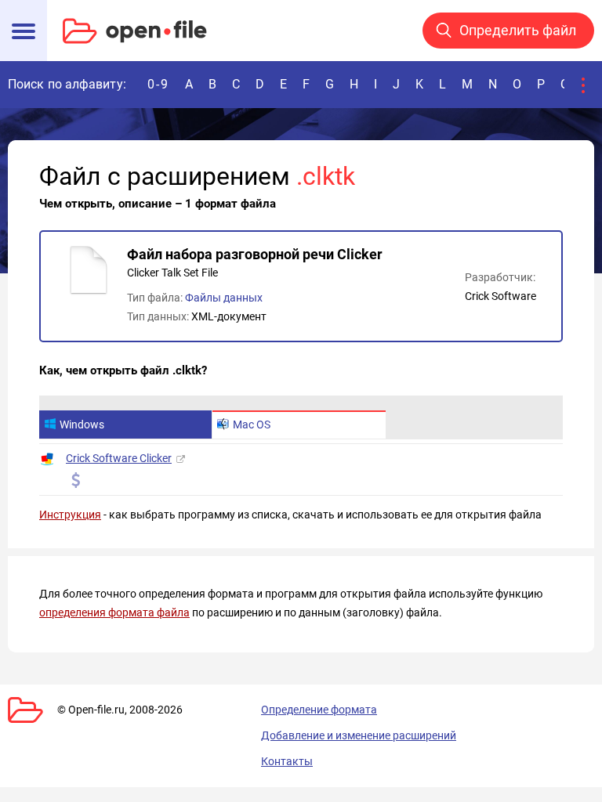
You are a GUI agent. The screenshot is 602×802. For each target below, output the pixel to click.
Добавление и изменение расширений (358, 735)
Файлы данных (224, 297)
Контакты (287, 761)
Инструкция (70, 514)
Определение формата (319, 709)
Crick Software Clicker (119, 458)
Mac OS (251, 424)
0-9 (158, 84)
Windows (82, 424)
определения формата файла (114, 612)
